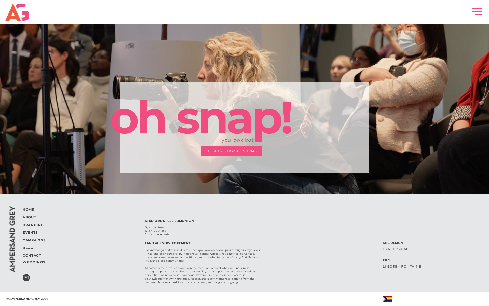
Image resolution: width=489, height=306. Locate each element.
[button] (477, 11)
